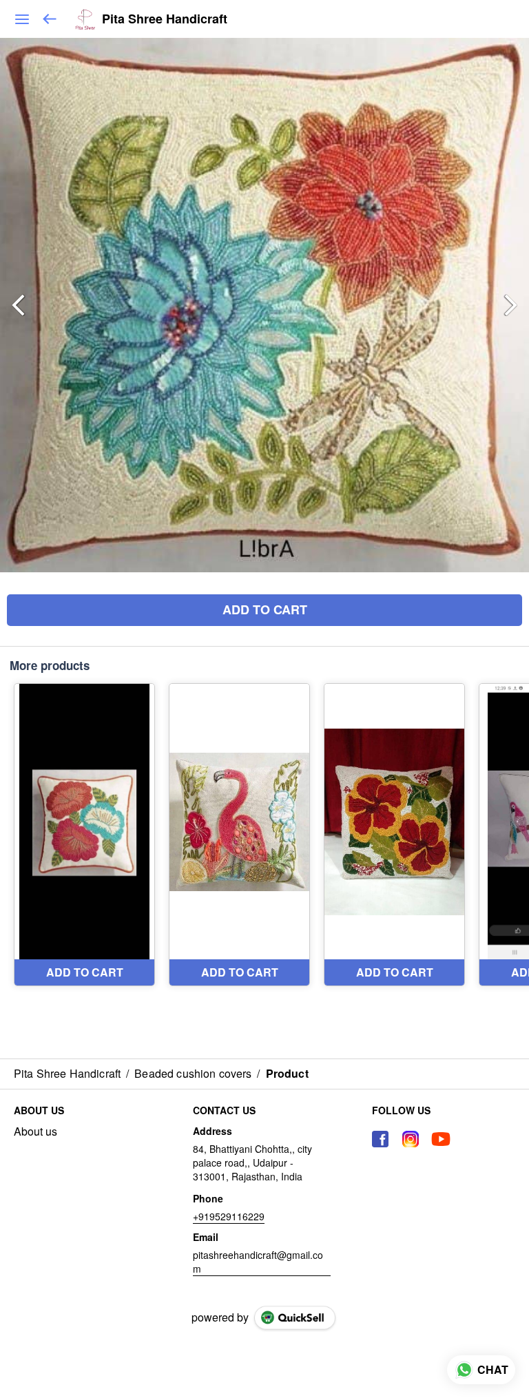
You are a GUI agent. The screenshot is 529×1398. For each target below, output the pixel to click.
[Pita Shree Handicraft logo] (85, 19)
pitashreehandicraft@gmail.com (258, 1261)
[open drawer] (22, 19)
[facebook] (380, 1139)
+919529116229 (228, 1216)
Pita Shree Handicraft (164, 19)
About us (35, 1131)
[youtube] (441, 1139)
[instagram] (411, 1139)
